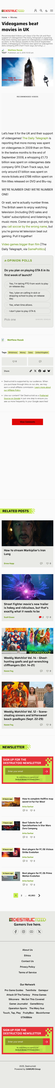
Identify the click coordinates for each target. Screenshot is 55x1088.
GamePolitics (36, 249)
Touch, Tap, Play (12, 1012)
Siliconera (14, 999)
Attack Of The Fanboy (18, 994)
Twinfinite (31, 990)
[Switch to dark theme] (46, 10)
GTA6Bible (26, 1017)
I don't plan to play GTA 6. (22, 311)
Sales (30, 352)
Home (4, 17)
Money (23, 352)
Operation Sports (18, 1008)
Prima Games (39, 994)
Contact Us (27, 961)
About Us (27, 949)
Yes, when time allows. (21, 304)
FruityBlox (28, 1012)
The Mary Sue (36, 1008)
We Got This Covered (32, 999)
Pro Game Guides (14, 990)
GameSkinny (37, 1003)
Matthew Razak (15, 50)
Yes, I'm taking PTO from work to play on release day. (28, 285)
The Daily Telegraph (35, 138)
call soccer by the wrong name (27, 226)
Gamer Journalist (18, 1003)
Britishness (13, 352)
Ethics (27, 955)
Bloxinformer (43, 1012)
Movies (13, 17)
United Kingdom (42, 352)
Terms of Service (21, 779)
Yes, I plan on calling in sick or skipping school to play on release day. (26, 295)
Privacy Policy (34, 779)
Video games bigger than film (21, 244)
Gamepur (43, 990)
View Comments (27, 421)
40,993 (31, 895)
